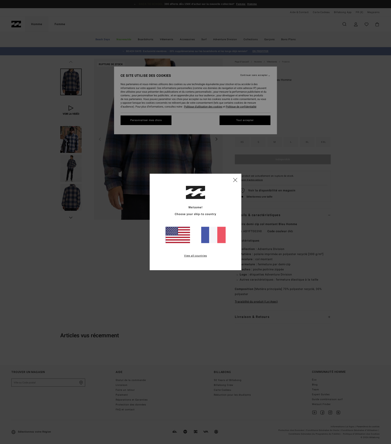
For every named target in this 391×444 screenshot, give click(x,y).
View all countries (195, 256)
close (235, 180)
